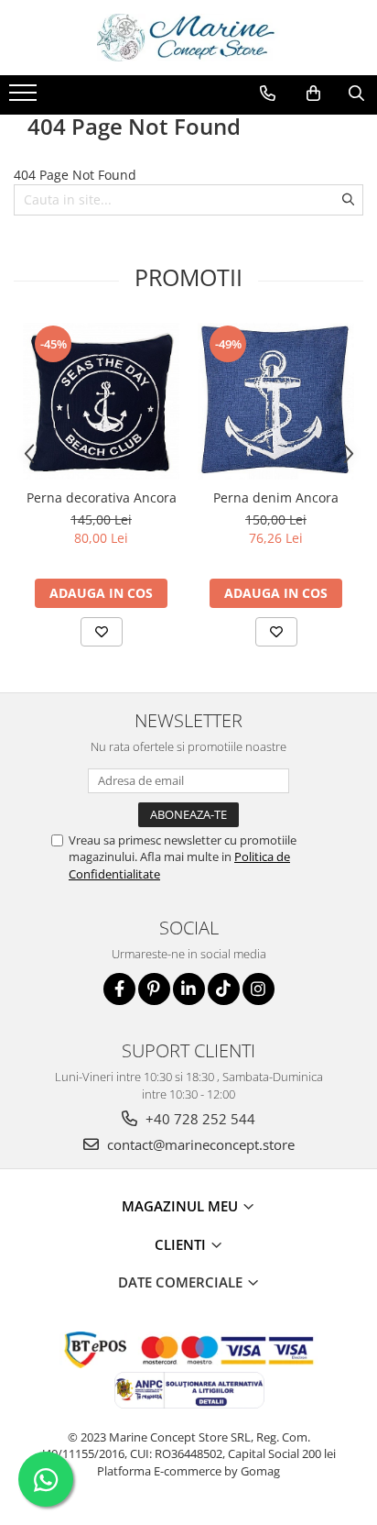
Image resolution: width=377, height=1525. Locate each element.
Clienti (182, 1244)
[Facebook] (119, 989)
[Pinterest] (154, 989)
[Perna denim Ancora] (276, 401)
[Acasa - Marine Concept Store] (188, 37)
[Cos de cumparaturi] (313, 93)
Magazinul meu (182, 1206)
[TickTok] (224, 989)
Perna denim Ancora (276, 497)
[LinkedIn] (189, 989)
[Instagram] (258, 989)
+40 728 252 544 (198, 1119)
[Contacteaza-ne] (267, 93)
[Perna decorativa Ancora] (101, 401)
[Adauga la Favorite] (102, 631)
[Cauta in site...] (356, 93)
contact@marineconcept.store (199, 1144)
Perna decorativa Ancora (102, 497)
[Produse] (25, 98)
